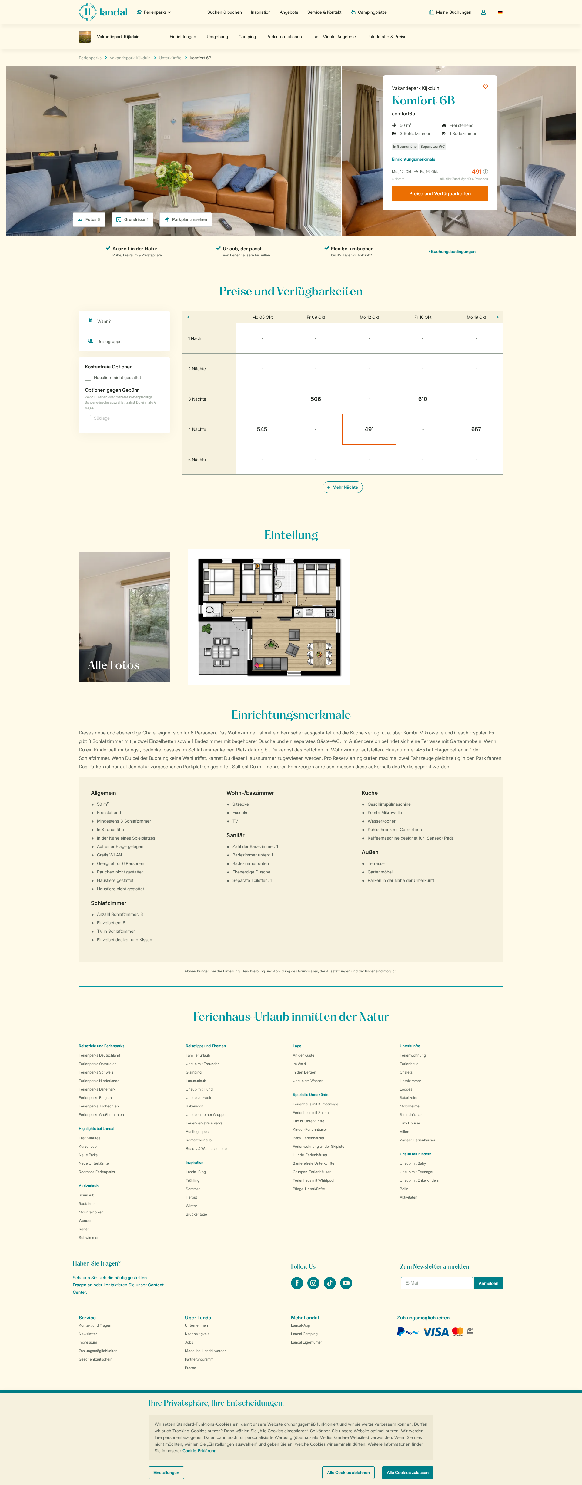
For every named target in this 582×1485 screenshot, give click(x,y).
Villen (404, 1131)
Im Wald (299, 1063)
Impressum (88, 1342)
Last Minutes (89, 1138)
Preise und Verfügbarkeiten (440, 193)
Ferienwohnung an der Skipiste (318, 1146)
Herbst (191, 1197)
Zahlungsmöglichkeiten (98, 1350)
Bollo (404, 1188)
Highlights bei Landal (96, 1128)
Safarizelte (408, 1097)
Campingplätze (372, 12)
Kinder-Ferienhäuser (310, 1129)
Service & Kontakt (324, 12)
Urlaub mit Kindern (415, 1154)
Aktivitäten (408, 1197)
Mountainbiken (91, 1212)
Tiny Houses (410, 1123)
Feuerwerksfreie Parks (204, 1123)
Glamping (194, 1072)
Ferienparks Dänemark (97, 1089)
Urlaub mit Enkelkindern (419, 1180)
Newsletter (88, 1334)
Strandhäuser (411, 1114)
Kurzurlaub (88, 1146)
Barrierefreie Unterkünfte (313, 1163)
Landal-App (300, 1325)
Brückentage (196, 1214)
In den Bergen (304, 1072)
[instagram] (314, 1287)
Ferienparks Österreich (98, 1063)
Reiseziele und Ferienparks (101, 1046)
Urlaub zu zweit (198, 1097)
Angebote (289, 12)
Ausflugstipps (197, 1131)
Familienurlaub (198, 1055)
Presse (190, 1367)
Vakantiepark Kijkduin (415, 88)
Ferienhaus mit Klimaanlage (315, 1104)
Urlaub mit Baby (413, 1163)
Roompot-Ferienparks (97, 1172)
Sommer (193, 1188)
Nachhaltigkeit (197, 1334)
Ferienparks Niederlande (99, 1080)
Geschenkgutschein (95, 1359)
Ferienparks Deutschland (99, 1055)
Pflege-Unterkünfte (309, 1188)
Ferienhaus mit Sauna (311, 1112)
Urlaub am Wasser (308, 1080)
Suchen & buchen (224, 12)
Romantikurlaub (199, 1140)
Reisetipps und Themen (206, 1046)
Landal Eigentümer (306, 1342)
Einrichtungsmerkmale (413, 159)
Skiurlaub (86, 1195)
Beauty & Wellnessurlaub (206, 1148)
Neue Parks (88, 1155)
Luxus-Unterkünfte (308, 1121)
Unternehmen (196, 1325)
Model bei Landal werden (206, 1350)
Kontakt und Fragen (95, 1325)
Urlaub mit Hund (199, 1089)
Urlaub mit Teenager (416, 1172)
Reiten (84, 1229)
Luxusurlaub (196, 1080)
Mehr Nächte (345, 487)
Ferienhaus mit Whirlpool (313, 1180)
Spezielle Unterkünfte (311, 1094)
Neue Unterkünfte (94, 1163)
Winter (191, 1205)
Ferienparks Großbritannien (101, 1114)
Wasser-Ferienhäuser (417, 1140)
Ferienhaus (409, 1063)
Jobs (189, 1342)
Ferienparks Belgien (95, 1097)
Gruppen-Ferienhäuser (312, 1172)
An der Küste (303, 1055)
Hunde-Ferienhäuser (310, 1155)
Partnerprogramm (199, 1359)
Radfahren (87, 1203)
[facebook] (297, 1287)
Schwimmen (89, 1237)
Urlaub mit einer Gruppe (206, 1114)
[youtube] (346, 1287)
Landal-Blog (196, 1172)
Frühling (192, 1180)
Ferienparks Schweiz (96, 1072)
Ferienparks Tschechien (99, 1106)
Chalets (406, 1072)
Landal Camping (304, 1334)
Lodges (406, 1089)
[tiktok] (330, 1287)
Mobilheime (410, 1106)
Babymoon (194, 1106)
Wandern (86, 1220)
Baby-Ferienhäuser (308, 1138)
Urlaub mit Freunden (203, 1063)
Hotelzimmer (410, 1080)
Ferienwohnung (413, 1055)
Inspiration (261, 12)
